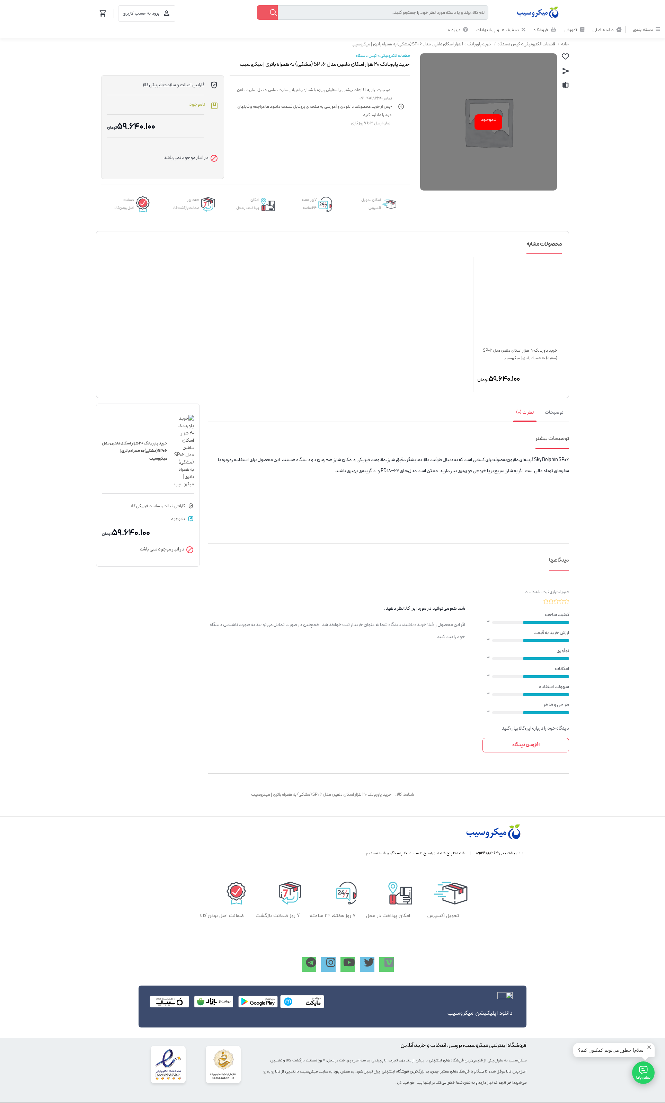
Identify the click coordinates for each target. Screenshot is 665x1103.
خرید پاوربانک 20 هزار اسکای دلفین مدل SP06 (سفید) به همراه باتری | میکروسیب (520, 354)
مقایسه (565, 85)
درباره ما (454, 30)
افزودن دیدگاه (526, 745)
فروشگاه (541, 30)
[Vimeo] (386, 964)
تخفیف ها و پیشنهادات (498, 30)
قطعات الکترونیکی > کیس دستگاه (526, 44)
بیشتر (541, 438)
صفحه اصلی (604, 30)
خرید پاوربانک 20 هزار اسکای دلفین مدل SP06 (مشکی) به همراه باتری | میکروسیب (421, 44)
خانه (565, 44)
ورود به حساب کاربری (141, 13)
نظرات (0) (525, 412)
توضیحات (554, 412)
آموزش (572, 30)
